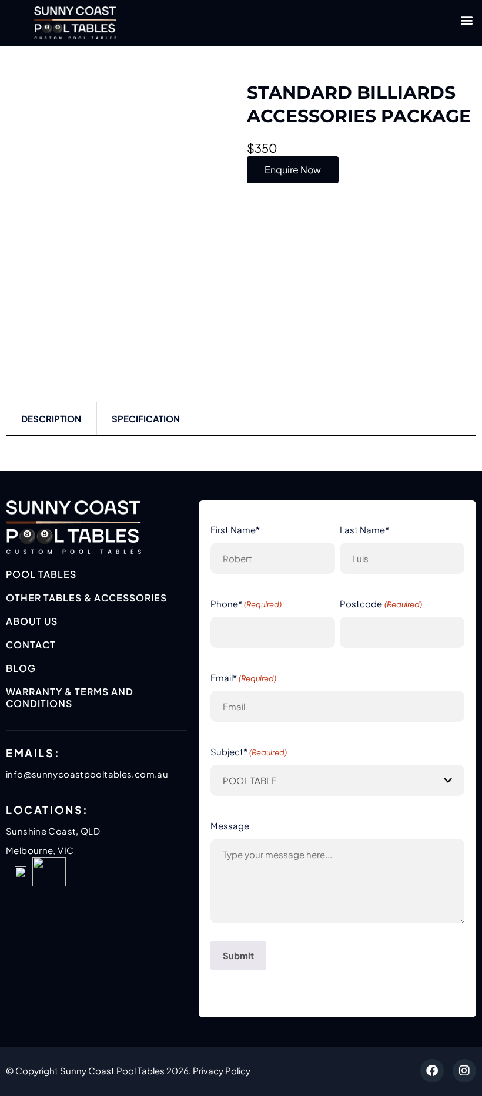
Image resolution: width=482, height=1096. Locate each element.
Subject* (248, 751)
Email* (243, 677)
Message (229, 825)
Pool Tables (41, 574)
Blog (21, 668)
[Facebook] (432, 1070)
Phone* (246, 603)
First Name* (235, 529)
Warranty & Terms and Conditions (69, 697)
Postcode (380, 603)
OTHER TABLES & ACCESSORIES (86, 597)
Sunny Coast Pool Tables (112, 1070)
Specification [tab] (146, 418)
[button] (466, 19)
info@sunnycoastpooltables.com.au (87, 773)
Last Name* (364, 529)
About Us (32, 621)
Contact (31, 644)
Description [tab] (51, 418)
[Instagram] (464, 1070)
